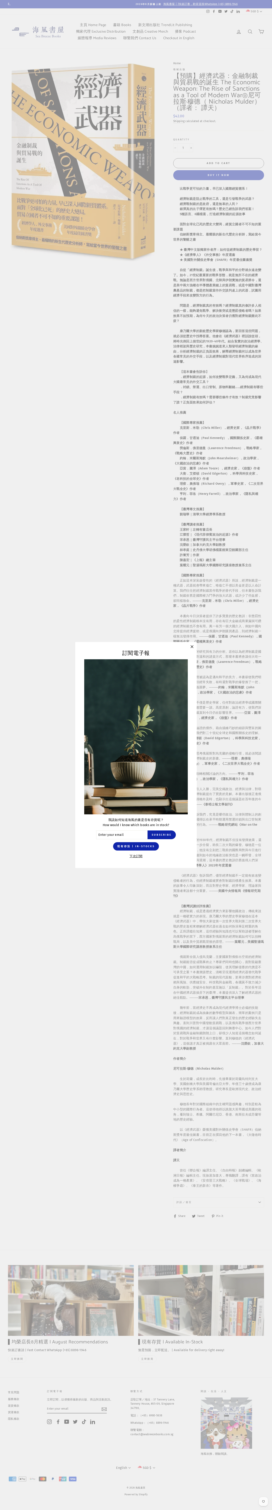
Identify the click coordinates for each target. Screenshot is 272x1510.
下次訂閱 (136, 856)
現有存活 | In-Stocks (136, 846)
